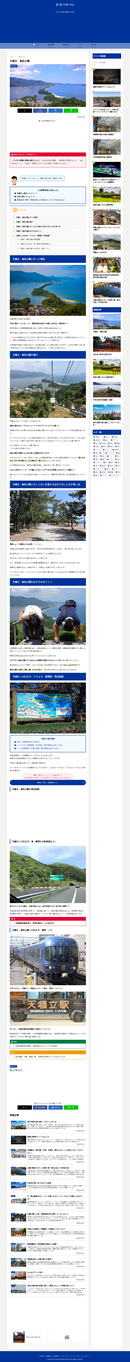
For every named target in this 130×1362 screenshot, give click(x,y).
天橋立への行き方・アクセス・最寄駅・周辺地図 (33, 235)
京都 (13, 1070)
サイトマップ (71, 1356)
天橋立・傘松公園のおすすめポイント (29, 231)
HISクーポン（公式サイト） (48, 782)
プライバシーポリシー (83, 1356)
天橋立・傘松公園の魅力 (24, 222)
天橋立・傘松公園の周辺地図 (30, 239)
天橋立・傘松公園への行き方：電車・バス (34, 248)
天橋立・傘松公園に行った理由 (26, 217)
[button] (119, 62)
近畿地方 (20, 1070)
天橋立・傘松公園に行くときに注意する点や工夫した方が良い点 (38, 226)
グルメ (63, 1356)
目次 (20, 210)
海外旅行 (56, 1356)
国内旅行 (14, 1066)
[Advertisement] (65, 28)
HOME (42, 1356)
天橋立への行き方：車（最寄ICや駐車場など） (36, 244)
